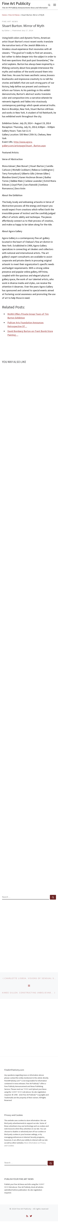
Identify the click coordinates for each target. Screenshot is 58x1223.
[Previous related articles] (46, 369)
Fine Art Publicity (24, 1209)
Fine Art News (14, 15)
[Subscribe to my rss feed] (27, 1216)
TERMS (26, 1089)
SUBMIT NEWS (17, 1092)
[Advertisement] (29, 933)
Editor (7, 31)
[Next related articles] (53, 369)
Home (4, 15)
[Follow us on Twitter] (31, 1216)
